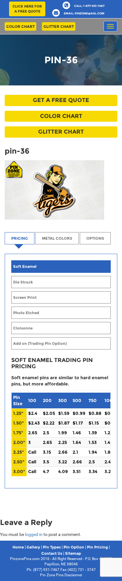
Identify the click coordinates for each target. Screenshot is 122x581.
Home (18, 547)
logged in (34, 534)
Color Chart (20, 26)
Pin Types (52, 547)
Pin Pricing (97, 547)
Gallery (33, 547)
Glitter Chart (58, 26)
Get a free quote (61, 100)
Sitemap (73, 553)
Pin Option (74, 547)
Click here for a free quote (27, 8)
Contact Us (51, 553)
